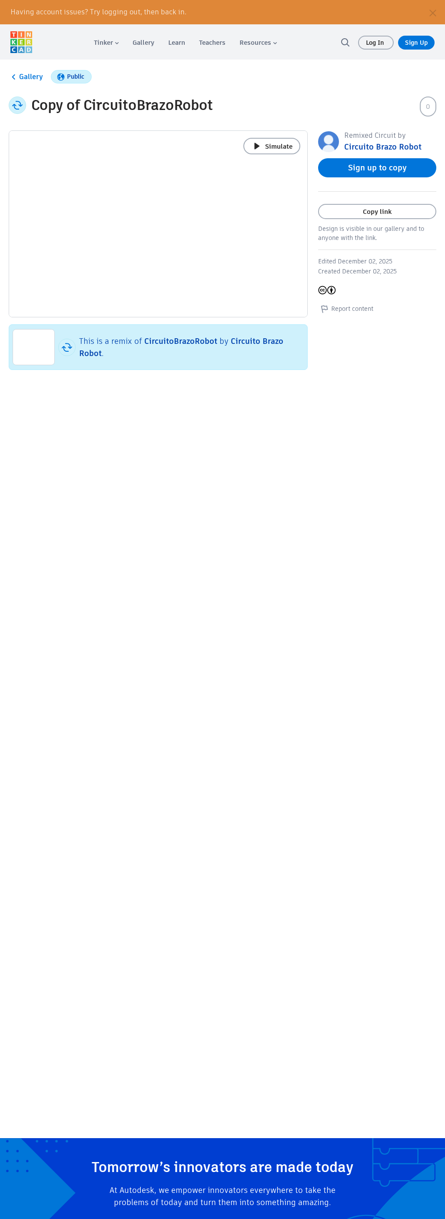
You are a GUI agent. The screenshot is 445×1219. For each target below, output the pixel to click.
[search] (345, 42)
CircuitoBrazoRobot (180, 341)
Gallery (31, 77)
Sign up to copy (377, 167)
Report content (352, 308)
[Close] (433, 12)
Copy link (377, 211)
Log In (376, 42)
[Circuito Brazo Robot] (328, 141)
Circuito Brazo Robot (383, 146)
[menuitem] (106, 42)
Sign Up (416, 42)
